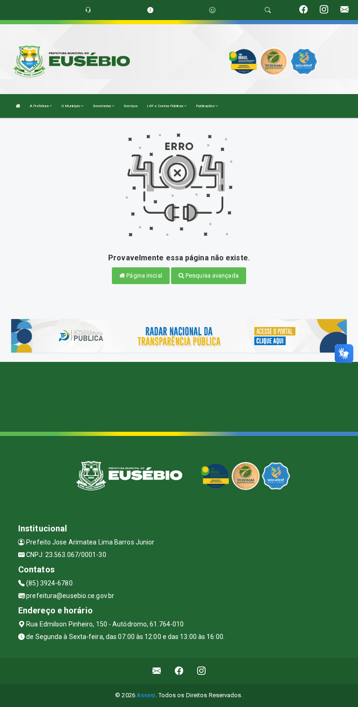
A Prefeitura (39, 106)
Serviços (131, 106)
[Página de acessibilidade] (212, 10)
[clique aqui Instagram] (201, 671)
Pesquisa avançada (211, 275)
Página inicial (143, 275)
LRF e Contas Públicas (165, 106)
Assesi (146, 695)
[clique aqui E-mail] (157, 671)
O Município (71, 106)
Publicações (205, 106)
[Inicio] (18, 106)
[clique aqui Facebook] (179, 671)
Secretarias (102, 106)
